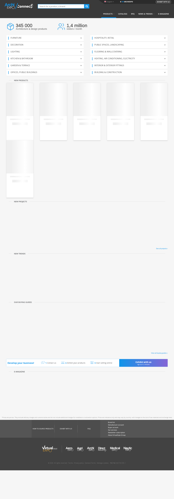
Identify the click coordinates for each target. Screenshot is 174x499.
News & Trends (145, 14)
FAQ (89, 429)
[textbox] (61, 6)
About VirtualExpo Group (116, 435)
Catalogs (122, 14)
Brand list (111, 422)
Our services (112, 430)
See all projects (161, 249)
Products (108, 14)
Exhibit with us (66, 429)
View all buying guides (159, 353)
